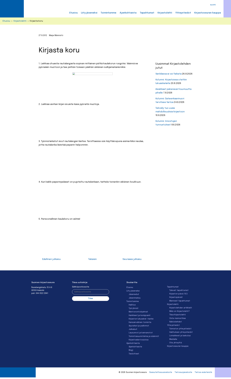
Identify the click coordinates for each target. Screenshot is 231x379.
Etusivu (73, 13)
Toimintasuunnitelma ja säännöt (144, 336)
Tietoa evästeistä (203, 372)
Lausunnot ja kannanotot (141, 333)
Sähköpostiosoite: (81, 287)
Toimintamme (108, 13)
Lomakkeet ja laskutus (180, 336)
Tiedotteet (134, 354)
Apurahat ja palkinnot (139, 326)
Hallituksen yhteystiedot (181, 332)
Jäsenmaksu (135, 298)
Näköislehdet (175, 322)
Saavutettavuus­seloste (160, 372)
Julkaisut (133, 329)
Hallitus (132, 305)
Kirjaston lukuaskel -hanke (141, 319)
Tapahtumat (147, 13)
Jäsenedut (134, 294)
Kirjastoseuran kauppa (207, 13)
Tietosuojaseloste (183, 372)
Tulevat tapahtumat (178, 290)
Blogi (131, 350)
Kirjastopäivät (176, 297)
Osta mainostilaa (177, 318)
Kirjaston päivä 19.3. (178, 294)
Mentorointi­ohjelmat (138, 312)
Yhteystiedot (183, 13)
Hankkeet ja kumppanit (140, 315)
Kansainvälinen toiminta (140, 322)
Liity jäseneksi (89, 13)
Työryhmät (133, 308)
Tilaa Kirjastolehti (177, 315)
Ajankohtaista (128, 13)
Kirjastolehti (165, 13)
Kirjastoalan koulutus (139, 340)
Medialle (173, 339)
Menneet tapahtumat (179, 301)
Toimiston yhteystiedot (180, 329)
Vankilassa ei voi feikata (168, 74)
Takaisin (92, 259)
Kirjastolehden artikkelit (180, 308)
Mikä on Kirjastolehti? (179, 311)
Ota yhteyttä (175, 343)
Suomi (213, 5)
